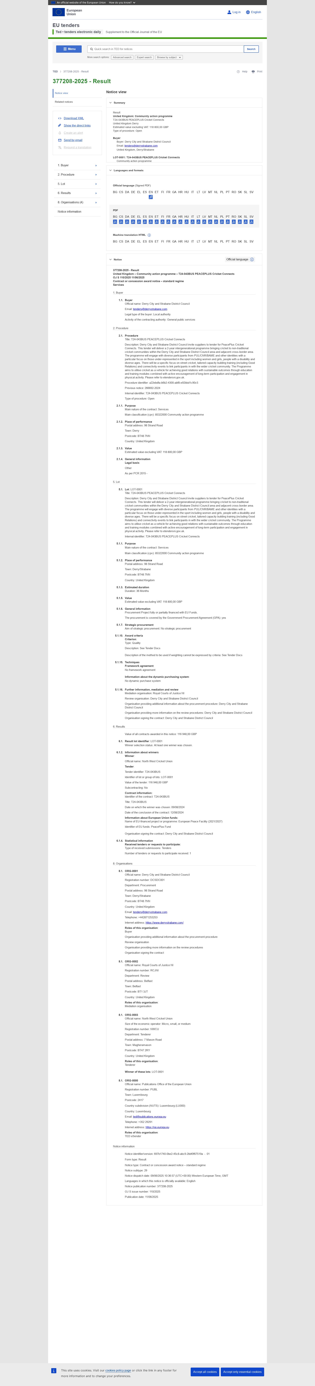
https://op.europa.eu (157, 1127)
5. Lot (61, 183)
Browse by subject (167, 57)
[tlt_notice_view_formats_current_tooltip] (252, 259)
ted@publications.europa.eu (149, 1116)
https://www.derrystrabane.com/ (165, 922)
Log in (237, 12)
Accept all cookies (205, 1371)
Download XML (74, 118)
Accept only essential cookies (242, 1371)
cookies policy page (118, 1370)
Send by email (73, 140)
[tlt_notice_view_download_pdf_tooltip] (115, 221)
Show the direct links (77, 125)
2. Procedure (66, 174)
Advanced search (122, 57)
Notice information (69, 211)
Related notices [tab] (64, 101)
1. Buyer (63, 165)
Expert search (144, 57)
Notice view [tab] (61, 93)
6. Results (64, 193)
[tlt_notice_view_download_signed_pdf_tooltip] (151, 197)
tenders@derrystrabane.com (141, 145)
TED (55, 71)
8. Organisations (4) (70, 202)
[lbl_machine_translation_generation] (149, 235)
